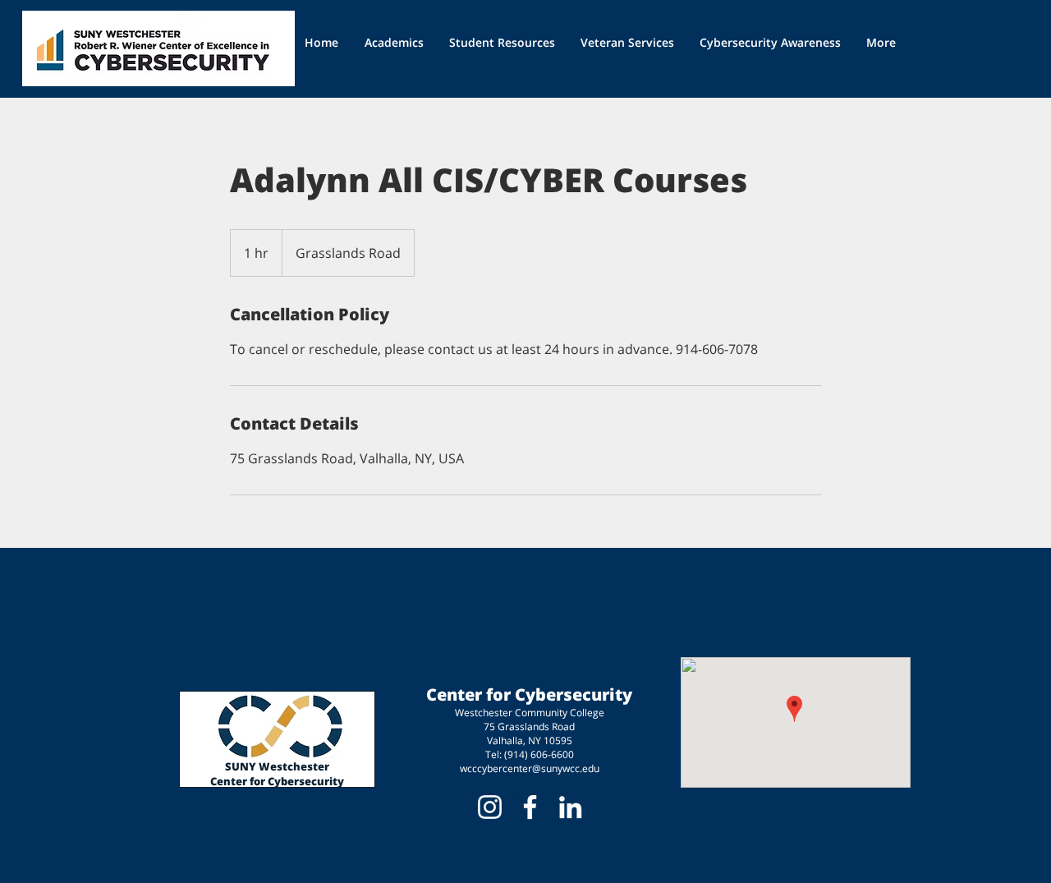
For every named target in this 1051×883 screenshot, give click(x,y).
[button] (502, 42)
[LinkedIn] (570, 807)
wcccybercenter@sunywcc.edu (529, 768)
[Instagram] (490, 807)
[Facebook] (530, 807)
